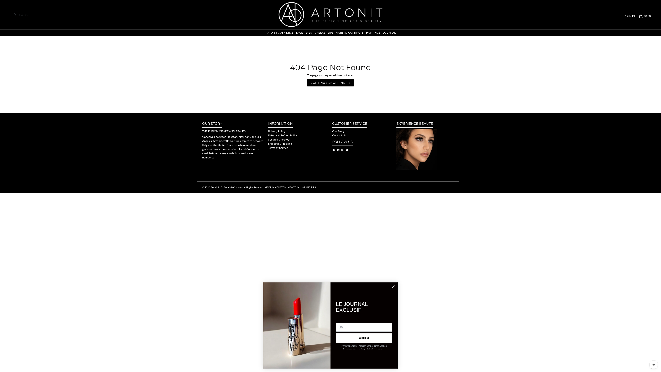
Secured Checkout (279, 139)
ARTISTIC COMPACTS (349, 32)
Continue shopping (328, 82)
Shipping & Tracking (280, 143)
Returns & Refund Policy (282, 135)
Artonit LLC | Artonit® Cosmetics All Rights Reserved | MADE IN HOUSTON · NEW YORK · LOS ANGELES (263, 188)
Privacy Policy (276, 131)
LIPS (330, 32)
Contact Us (339, 135)
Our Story (338, 131)
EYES (309, 32)
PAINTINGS (373, 32)
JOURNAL (389, 32)
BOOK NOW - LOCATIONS (413, 174)
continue (364, 338)
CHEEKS (320, 32)
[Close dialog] (393, 287)
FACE (299, 32)
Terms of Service (278, 148)
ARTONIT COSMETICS (279, 32)
